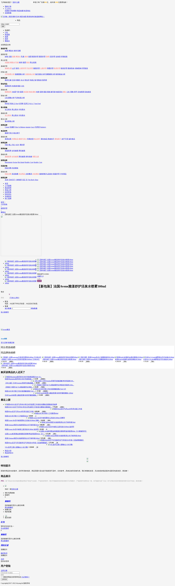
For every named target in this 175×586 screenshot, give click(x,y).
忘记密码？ (25, 577)
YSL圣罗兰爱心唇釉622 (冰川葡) (16, 447)
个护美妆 (4, 204)
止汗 (13, 68)
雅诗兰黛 (8, 80)
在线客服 (8, 13)
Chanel (7, 127)
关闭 (2, 559)
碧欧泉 (39, 80)
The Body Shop (33, 180)
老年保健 (29, 156)
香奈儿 (12, 103)
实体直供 (8, 196)
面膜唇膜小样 (20, 74)
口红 (6, 32)
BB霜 (14, 92)
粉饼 (37, 92)
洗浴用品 (22, 174)
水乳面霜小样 (10, 74)
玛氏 (6, 145)
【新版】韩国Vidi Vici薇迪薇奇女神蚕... (19, 387)
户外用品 (63, 174)
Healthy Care (29, 162)
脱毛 (17, 68)
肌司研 (44, 80)
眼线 (48, 92)
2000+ (87, 361)
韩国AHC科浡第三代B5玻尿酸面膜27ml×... (20, 391)
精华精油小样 (60, 74)
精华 (6, 39)
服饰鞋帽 (42, 174)
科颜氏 (17, 80)
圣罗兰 (26, 103)
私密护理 (57, 68)
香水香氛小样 (10, 121)
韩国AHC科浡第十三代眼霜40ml (16, 416)
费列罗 (22, 145)
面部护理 (4, 208)
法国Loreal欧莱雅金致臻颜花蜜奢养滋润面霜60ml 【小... (25, 434)
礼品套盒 (49, 174)
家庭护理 (56, 174)
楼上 (10, 145)
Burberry (43, 127)
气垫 (18, 92)
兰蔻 (13, 80)
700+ (125, 361)
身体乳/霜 (8, 68)
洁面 (10, 56)
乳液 (22, 56)
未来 (6, 180)
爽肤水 (7, 41)
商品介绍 (8, 451)
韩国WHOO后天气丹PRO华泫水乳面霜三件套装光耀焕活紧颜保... (28, 407)
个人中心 (8, 8)
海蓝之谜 (33, 80)
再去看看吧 (9, 507)
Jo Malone (21, 127)
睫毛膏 (53, 92)
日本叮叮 (12, 180)
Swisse (15, 162)
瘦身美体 (71, 68)
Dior (16, 103)
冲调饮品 (15, 139)
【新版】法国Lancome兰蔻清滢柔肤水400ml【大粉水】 (20, 359)
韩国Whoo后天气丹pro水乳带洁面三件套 (19, 411)
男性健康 (22, 151)
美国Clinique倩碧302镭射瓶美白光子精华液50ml (22, 425)
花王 (24, 180)
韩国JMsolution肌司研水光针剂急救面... (19, 379)
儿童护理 (43, 68)
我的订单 (8, 6)
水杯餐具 (29, 174)
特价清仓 (8, 194)
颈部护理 (36, 68)
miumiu (28, 127)
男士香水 (15, 109)
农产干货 (65, 139)
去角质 (58, 56)
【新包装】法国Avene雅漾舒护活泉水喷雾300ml (59, 359)
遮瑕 (21, 92)
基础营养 (8, 151)
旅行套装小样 (40, 74)
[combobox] (10, 24)
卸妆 (6, 56)
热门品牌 (8, 198)
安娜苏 (12, 127)
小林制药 (18, 180)
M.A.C (31, 103)
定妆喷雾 (81, 92)
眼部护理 (35, 56)
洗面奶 (7, 62)
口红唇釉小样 (10, 98)
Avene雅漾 (4, 338)
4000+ (11, 361)
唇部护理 (42, 56)
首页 (6, 183)
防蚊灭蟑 (8, 168)
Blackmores (8, 162)
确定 (2, 553)
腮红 (64, 92)
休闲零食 (8, 192)
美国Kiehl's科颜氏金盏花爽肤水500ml (128, 359)
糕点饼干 (16, 133)
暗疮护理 (64, 68)
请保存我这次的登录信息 (12, 577)
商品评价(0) (9, 453)
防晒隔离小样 (50, 74)
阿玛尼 (7, 103)
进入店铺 (4, 342)
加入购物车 (5, 312)
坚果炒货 (30, 139)
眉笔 (41, 92)
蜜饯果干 (58, 139)
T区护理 (52, 56)
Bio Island (21, 162)
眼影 (19, 86)
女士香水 (8, 109)
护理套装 (84, 68)
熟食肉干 (51, 139)
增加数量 (34, 308)
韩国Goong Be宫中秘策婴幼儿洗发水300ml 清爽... (22, 420)
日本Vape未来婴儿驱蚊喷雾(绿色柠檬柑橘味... (21, 395)
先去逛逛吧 (5, 528)
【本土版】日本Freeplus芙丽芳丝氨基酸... (19, 383)
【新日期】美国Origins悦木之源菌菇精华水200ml (95, 359)
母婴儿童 (35, 156)
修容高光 (59, 92)
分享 (39, 279)
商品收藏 (20, 11)
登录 (14, 2)
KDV (17, 145)
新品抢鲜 (8, 188)
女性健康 (15, 151)
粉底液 (7, 34)
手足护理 (29, 68)
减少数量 (8, 308)
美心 (13, 145)
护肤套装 (64, 56)
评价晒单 (13, 11)
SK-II (22, 80)
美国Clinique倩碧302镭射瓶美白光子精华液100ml (22, 438)
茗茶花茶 (8, 139)
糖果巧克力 (9, 133)
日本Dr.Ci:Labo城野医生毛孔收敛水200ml (157, 359)
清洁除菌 (15, 174)
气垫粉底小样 (20, 98)
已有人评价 (14, 298)
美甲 (75, 92)
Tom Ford (37, 103)
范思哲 (37, 127)
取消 (5, 553)
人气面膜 (8, 186)
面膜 (6, 51)
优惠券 (7, 11)
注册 (17, 2)
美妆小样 (8, 190)
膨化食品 (44, 139)
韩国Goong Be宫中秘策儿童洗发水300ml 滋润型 (22, 429)
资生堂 (27, 80)
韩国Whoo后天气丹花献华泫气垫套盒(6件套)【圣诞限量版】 (26, 443)
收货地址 (27, 11)
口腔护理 (22, 68)
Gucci (33, 127)
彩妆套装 (87, 92)
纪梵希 (21, 103)
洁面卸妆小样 (30, 74)
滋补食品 (71, 139)
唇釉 (72, 92)
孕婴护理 (50, 68)
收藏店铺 (11, 342)
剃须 (28, 62)
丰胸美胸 (78, 68)
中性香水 (22, 109)
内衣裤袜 (15, 168)
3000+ (51, 361)
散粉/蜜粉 (32, 92)
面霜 (6, 37)
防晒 (19, 51)
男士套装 (33, 62)
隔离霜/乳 (8, 86)
